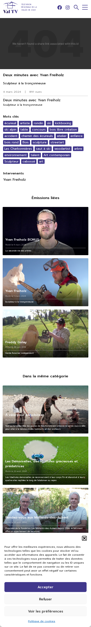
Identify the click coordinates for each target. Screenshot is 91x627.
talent (35, 155)
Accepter (45, 587)
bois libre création (63, 129)
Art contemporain (57, 155)
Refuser (45, 599)
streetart (57, 142)
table (24, 129)
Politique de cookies (41, 621)
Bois (26, 142)
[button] (84, 538)
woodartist (62, 148)
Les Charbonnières (18, 148)
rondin (38, 123)
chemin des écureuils (37, 136)
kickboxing (63, 123)
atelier (61, 136)
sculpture (40, 142)
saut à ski (43, 148)
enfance (76, 136)
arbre (78, 148)
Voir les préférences (45, 611)
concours (39, 129)
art (41, 161)
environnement (15, 155)
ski (49, 123)
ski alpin (10, 129)
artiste (25, 123)
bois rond (11, 142)
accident (10, 136)
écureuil (10, 123)
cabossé (29, 161)
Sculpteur (11, 161)
